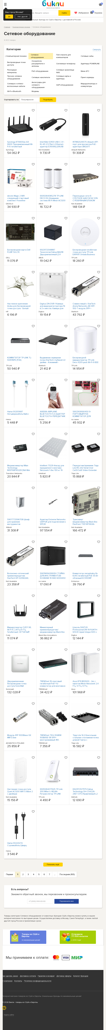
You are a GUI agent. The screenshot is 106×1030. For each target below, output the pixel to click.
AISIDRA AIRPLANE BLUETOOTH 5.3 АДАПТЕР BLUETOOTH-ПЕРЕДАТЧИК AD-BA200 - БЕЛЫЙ (52, 415)
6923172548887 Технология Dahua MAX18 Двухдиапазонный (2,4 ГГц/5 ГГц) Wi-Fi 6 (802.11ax (52, 253)
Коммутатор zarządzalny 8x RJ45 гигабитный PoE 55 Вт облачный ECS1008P (85, 575)
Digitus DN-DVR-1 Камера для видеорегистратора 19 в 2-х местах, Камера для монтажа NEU (52, 307)
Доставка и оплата (28, 976)
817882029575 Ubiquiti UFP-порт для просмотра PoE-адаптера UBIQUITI (85, 144)
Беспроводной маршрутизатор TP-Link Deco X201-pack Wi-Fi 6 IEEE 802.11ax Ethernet (86, 361)
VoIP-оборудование (64, 85)
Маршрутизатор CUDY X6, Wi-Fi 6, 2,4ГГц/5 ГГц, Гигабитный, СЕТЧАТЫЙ (19, 629)
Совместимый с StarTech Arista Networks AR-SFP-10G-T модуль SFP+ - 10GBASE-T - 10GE (84, 307)
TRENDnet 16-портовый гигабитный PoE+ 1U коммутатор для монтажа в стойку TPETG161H (52, 685)
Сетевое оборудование (37, 56)
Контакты (18, 981)
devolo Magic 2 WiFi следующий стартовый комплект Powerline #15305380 (18, 199)
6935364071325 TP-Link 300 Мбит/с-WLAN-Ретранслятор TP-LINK (51, 791)
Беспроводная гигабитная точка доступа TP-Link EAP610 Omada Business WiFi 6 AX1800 (85, 253)
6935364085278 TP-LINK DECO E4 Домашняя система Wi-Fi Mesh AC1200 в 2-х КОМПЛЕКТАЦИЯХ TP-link (53, 201)
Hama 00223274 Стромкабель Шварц (17, 844)
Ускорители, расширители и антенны (38, 63)
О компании (7, 981)
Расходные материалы (12, 71)
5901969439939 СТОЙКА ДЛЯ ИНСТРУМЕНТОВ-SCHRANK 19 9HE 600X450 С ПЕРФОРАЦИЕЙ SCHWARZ (53, 578)
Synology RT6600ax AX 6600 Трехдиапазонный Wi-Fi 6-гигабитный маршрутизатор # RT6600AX (20, 147)
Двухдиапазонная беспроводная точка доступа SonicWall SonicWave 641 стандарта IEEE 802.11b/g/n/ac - (19, 686)
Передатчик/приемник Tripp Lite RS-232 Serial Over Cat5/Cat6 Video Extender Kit (86, 469)
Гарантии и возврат (46, 976)
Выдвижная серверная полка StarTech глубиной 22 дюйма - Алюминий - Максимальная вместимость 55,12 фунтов (53, 362)
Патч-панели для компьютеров (63, 56)
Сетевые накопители (41, 77)
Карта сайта (9, 1015)
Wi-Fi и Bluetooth (14, 91)
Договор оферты (63, 976)
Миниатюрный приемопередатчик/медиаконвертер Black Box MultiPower (52, 631)
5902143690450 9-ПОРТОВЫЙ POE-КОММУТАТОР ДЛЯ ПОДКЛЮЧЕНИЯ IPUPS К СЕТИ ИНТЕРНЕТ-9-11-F (84, 416)
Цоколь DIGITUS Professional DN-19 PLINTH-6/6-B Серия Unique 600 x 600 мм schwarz (85, 631)
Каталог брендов (80, 976)
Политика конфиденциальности (37, 981)
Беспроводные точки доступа (16, 63)
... (54, 874)
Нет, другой (22, 16)
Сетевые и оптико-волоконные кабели (16, 85)
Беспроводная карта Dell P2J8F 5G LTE (18, 250)
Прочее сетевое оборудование (14, 77)
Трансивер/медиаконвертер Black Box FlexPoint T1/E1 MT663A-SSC (85, 523)
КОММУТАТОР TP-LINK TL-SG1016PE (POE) (19, 358)
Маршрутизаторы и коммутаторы (89, 85)
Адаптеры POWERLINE (90, 64)
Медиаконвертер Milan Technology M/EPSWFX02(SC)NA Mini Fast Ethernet (18, 469)
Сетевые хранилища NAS (65, 71)
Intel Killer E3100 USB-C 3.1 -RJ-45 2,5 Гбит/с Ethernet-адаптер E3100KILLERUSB (52, 144)
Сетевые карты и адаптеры (63, 77)
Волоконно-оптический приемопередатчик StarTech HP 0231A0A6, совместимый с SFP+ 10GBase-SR (18, 578)
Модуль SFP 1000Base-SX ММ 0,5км (19, 736)
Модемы (35, 91)
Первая (9, 874)
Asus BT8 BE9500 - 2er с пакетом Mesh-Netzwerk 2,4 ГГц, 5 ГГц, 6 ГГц (86, 683)
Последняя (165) (67, 874)
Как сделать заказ (10, 976)
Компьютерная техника (16, 56)
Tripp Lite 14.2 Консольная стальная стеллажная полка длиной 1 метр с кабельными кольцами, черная (86, 740)
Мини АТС (85, 71)
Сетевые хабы (87, 56)
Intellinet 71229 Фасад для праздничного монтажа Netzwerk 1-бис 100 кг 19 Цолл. (52, 469)
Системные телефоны (65, 64)
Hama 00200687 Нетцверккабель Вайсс (18, 412)
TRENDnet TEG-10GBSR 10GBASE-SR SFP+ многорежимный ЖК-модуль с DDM (50, 739)
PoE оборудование (40, 71)
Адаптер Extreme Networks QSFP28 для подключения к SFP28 (53, 521)
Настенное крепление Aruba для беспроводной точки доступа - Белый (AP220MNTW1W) (19, 307)
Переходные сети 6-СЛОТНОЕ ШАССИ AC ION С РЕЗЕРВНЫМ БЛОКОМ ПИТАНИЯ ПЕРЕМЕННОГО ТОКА (85, 201)
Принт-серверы (87, 77)
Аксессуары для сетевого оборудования (39, 85)
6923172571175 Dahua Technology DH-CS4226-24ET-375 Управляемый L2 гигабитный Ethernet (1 (85, 792)
